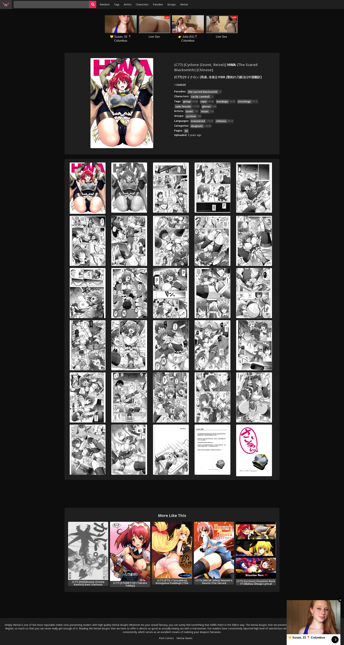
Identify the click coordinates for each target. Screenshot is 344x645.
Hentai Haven (184, 638)
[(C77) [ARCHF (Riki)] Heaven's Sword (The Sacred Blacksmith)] (214, 550)
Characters (142, 4)
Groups (171, 4)
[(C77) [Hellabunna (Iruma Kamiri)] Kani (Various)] (88, 551)
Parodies (158, 4)
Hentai (184, 4)
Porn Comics (166, 638)
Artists (128, 4)
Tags (117, 4)
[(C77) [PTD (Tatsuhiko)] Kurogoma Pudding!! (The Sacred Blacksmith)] (172, 550)
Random (105, 4)
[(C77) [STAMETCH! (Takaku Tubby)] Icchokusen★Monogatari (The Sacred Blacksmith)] (130, 551)
